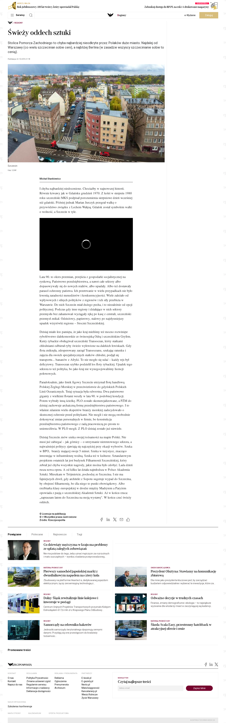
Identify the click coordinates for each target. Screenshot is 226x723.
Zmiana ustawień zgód (38, 681)
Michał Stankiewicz (50, 178)
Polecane (37, 534)
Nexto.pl (86, 684)
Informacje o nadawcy (38, 688)
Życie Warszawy (90, 697)
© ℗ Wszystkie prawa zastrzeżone (58, 517)
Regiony (18, 23)
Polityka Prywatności (37, 678)
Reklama (59, 678)
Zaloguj (209, 15)
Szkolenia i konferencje (20, 706)
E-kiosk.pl (86, 678)
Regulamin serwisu (36, 684)
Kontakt (12, 681)
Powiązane (14, 534)
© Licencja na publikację (53, 513)
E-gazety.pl (87, 681)
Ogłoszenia (61, 681)
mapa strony (14, 713)
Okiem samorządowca (160, 568)
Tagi (79, 534)
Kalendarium (34, 713)
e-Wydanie (190, 15)
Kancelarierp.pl (89, 691)
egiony (121, 15)
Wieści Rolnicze (90, 694)
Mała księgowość (90, 688)
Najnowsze (60, 534)
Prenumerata (62, 684)
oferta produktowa (59, 713)
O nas (11, 678)
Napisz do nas (15, 684)
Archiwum (60, 688)
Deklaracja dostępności (38, 691)
